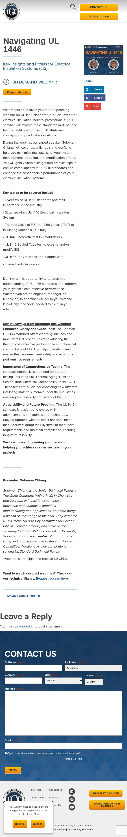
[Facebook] (72, 799)
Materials (36, 790)
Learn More (33, 814)
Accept (37, 824)
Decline (20, 824)
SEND (13, 770)
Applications (38, 797)
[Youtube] (72, 807)
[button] (62, 16)
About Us (54, 797)
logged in (26, 626)
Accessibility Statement (80, 829)
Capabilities (55, 790)
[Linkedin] (72, 791)
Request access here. (52, 578)
